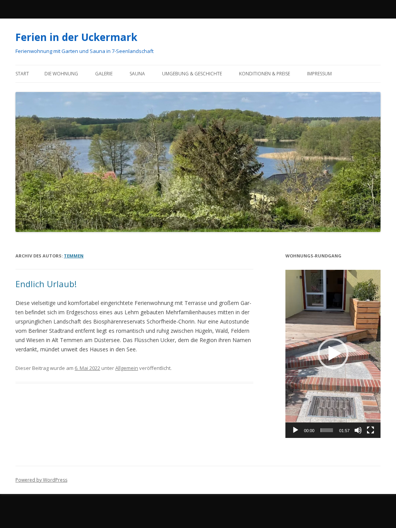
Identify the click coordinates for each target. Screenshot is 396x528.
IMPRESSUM (319, 73)
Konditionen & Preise (264, 73)
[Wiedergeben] (295, 430)
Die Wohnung (61, 73)
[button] (332, 353)
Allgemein (126, 367)
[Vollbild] (370, 430)
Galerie (104, 73)
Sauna (137, 73)
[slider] (327, 430)
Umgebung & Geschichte (192, 73)
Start (22, 73)
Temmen (74, 256)
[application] (333, 354)
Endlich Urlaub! (46, 284)
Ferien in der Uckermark (76, 37)
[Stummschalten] (358, 430)
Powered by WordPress (41, 480)
